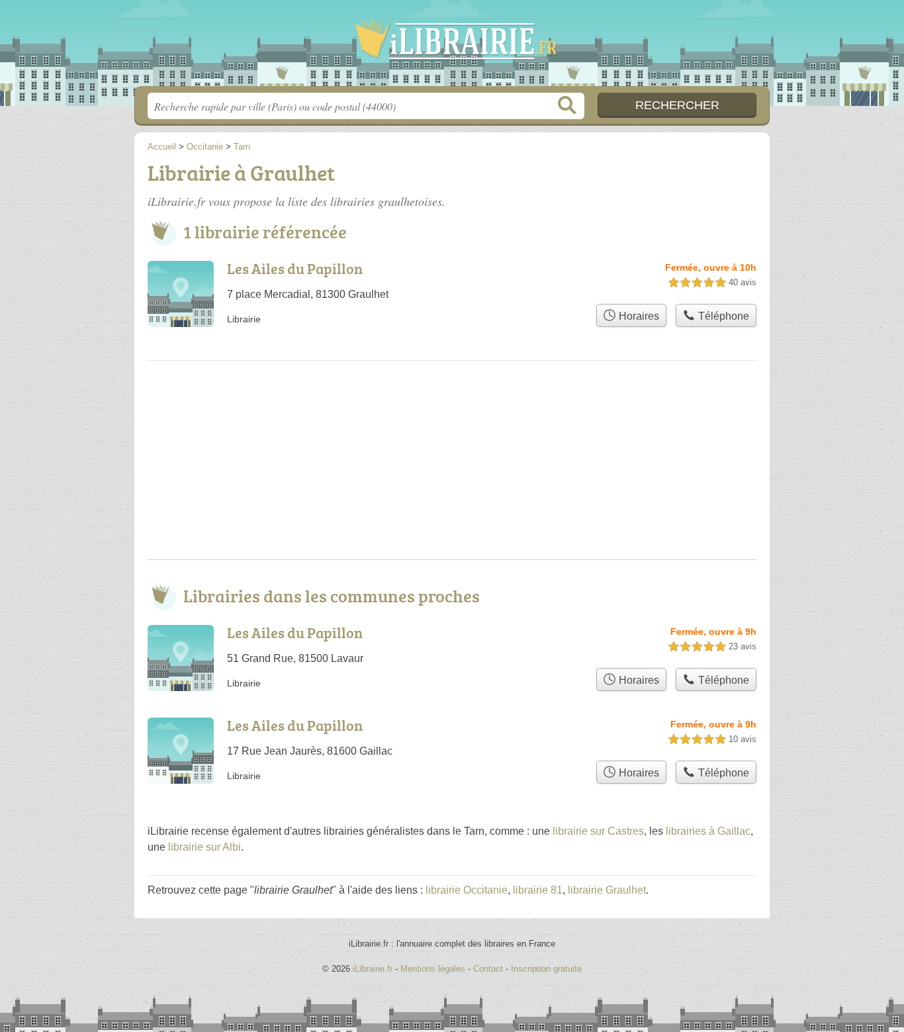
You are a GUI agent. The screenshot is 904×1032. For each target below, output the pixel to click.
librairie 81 (538, 890)
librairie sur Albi (204, 847)
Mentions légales (432, 969)
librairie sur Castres (598, 831)
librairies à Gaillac (708, 831)
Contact (488, 969)
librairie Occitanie (467, 890)
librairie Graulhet (607, 890)
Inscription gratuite (546, 969)
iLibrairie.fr (452, 47)
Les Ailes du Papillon (295, 268)
